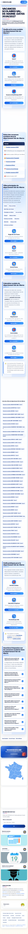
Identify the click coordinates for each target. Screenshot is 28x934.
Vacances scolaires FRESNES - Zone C (10, 452)
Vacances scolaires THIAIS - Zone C (10, 530)
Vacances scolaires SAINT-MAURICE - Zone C (12, 520)
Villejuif (5, 215)
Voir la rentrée (13, 593)
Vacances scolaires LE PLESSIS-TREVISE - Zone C (13, 477)
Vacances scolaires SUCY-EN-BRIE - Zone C (12, 527)
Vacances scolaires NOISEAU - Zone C (10, 497)
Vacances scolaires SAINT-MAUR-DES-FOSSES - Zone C (14, 517)
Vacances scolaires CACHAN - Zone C (10, 423)
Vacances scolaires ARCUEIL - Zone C (10, 411)
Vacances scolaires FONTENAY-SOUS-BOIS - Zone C (13, 449)
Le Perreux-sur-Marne (8, 225)
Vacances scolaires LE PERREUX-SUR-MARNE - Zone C (14, 474)
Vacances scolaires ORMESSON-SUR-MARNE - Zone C (14, 503)
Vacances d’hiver (10, 165)
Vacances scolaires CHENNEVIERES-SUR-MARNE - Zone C (13, 435)
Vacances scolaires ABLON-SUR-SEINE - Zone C (12, 404)
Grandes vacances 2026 (12, 147)
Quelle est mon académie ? (8, 866)
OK (14, 826)
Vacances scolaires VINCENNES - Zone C (11, 554)
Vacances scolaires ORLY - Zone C (10, 500)
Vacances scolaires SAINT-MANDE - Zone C (12, 513)
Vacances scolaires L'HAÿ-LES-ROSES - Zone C (12, 465)
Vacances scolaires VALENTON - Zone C (11, 533)
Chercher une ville (13, 627)
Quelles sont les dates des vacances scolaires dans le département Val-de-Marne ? (11, 674)
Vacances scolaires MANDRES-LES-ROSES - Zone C (13, 487)
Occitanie (12, 915)
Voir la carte (13, 273)
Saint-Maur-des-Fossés (9, 209)
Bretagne (8, 917)
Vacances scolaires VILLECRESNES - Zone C (12, 536)
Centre (4, 917)
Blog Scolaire (6, 904)
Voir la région (13, 241)
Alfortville (6, 221)
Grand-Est (5, 922)
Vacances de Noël (10, 161)
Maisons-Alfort (13, 215)
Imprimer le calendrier (13, 609)
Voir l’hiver (13, 85)
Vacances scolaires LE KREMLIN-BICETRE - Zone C (13, 471)
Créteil (5, 205)
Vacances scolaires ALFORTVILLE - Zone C (11, 407)
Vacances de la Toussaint (12, 158)
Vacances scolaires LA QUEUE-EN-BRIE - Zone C (12, 468)
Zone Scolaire (6, 2)
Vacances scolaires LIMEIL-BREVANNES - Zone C (13, 481)
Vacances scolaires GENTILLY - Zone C (11, 455)
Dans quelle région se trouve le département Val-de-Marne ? (12, 701)
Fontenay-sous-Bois (8, 218)
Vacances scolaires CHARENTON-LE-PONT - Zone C (13, 431)
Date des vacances (6, 831)
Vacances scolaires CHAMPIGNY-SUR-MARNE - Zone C (14, 428)
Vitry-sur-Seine (12, 205)
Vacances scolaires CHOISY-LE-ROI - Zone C (12, 442)
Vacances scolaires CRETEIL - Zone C (10, 445)
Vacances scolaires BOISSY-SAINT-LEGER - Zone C (13, 414)
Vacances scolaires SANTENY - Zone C (11, 524)
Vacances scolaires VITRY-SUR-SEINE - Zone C (12, 557)
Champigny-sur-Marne (8, 212)
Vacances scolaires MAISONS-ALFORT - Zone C (12, 484)
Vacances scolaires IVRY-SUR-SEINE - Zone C (12, 458)
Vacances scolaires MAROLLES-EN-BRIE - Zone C (13, 490)
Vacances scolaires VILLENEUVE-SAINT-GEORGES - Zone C (13, 547)
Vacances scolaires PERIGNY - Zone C (10, 506)
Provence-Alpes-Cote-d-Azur (8, 913)
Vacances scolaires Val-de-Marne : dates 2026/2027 (13, 12)
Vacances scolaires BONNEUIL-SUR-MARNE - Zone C (13, 417)
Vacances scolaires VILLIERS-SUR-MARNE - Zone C (13, 551)
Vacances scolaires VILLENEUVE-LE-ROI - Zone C (13, 543)
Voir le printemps (14, 102)
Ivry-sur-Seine (19, 212)
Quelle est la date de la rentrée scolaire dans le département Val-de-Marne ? (11, 695)
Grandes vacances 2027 (12, 172)
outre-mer (4, 891)
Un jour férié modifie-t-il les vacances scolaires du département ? (11, 729)
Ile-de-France (18, 915)
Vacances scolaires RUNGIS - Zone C (10, 509)
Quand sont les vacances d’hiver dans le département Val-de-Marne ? (12, 681)
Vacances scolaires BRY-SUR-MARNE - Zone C (12, 420)
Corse (20, 890)
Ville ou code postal (7, 819)
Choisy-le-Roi (13, 221)
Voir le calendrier (14, 67)
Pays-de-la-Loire (18, 913)
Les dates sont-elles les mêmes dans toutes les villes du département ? (12, 715)
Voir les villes (13, 323)
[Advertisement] (14, 120)
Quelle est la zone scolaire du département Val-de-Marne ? (11, 659)
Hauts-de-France (6, 915)
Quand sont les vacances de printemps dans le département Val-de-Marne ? (12, 688)
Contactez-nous (19, 924)
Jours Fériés (4, 848)
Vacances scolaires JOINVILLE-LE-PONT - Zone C (13, 461)
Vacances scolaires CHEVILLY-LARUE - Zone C (12, 439)
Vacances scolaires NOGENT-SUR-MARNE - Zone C (13, 493)
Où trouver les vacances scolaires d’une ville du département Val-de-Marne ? (11, 722)
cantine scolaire (17, 638)
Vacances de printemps (12, 169)
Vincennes (17, 218)
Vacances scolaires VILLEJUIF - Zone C (11, 540)
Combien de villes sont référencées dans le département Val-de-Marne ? (11, 708)
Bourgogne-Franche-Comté (16, 917)
